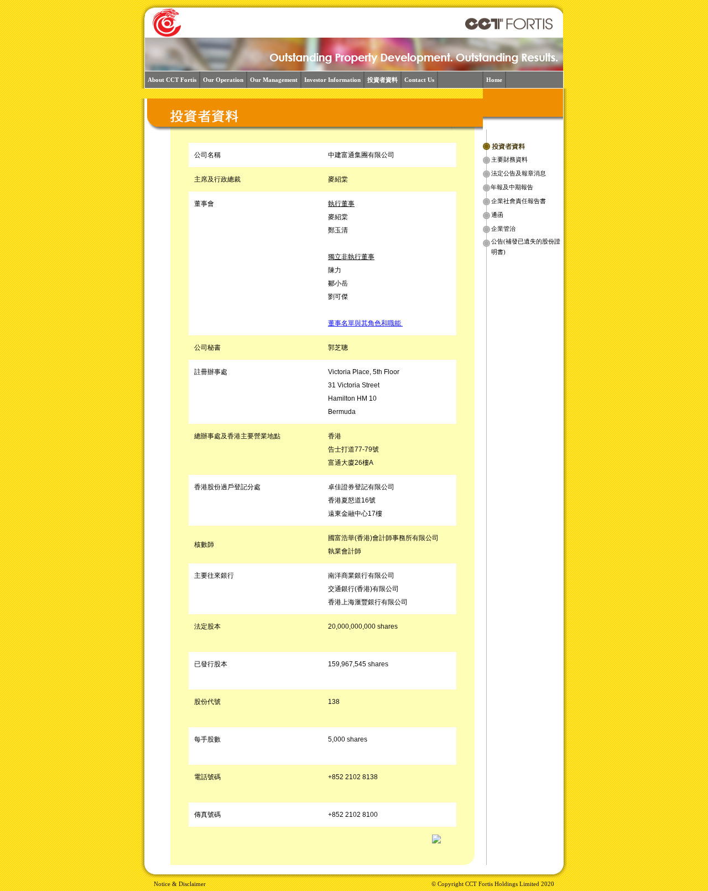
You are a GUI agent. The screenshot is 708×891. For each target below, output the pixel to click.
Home (494, 79)
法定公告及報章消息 (518, 173)
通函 (497, 215)
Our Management (274, 79)
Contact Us (419, 79)
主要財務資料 (509, 160)
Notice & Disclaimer (180, 884)
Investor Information (332, 79)
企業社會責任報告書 (518, 201)
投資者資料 (382, 79)
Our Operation (223, 79)
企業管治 (503, 229)
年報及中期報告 (512, 187)
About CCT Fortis (172, 79)
